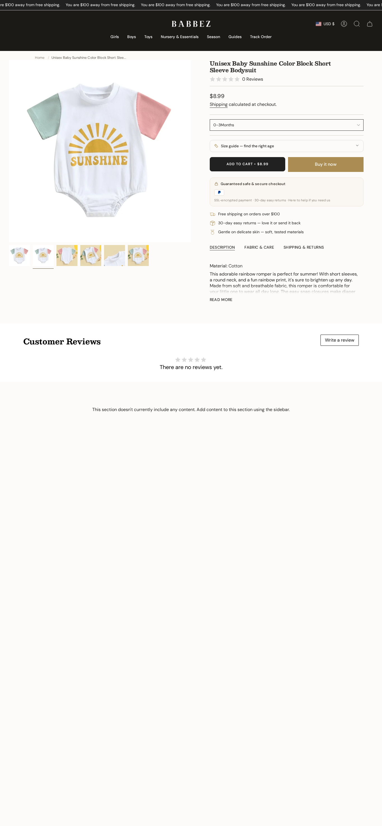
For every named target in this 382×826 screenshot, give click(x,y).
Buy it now (325, 164)
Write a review (339, 340)
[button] (114, 37)
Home (40, 57)
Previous (9, 151)
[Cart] (369, 24)
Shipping (219, 104)
